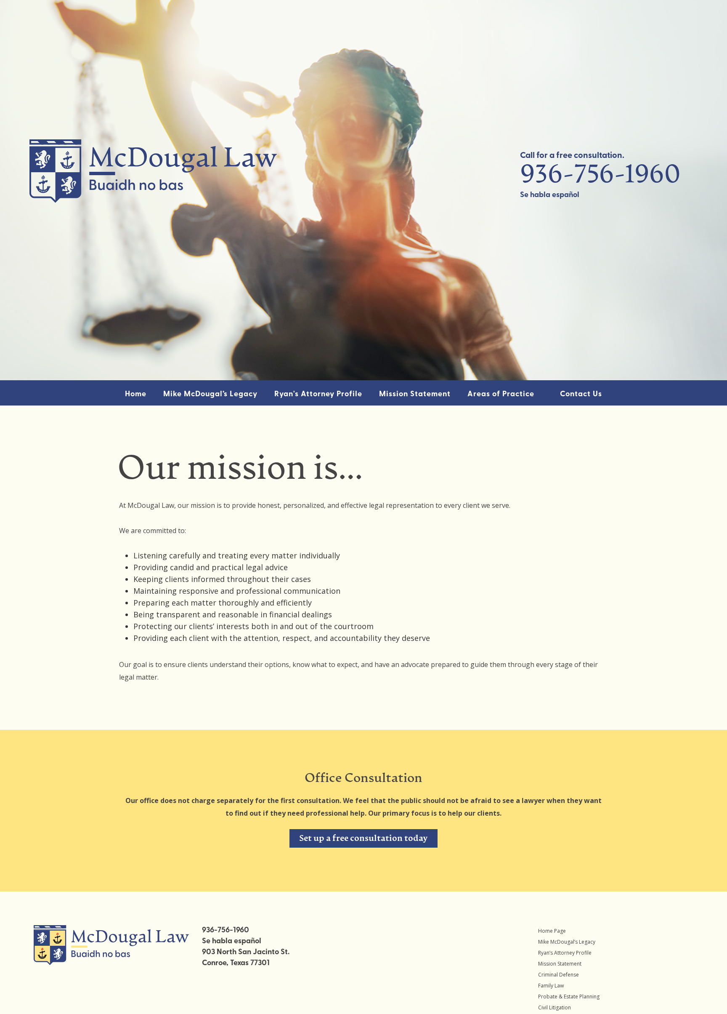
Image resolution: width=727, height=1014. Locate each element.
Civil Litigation (554, 1007)
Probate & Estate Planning (569, 996)
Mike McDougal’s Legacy (210, 394)
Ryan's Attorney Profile (318, 394)
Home (135, 394)
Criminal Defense (558, 974)
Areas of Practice (500, 394)
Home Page (552, 930)
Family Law (551, 985)
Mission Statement (415, 394)
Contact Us (581, 394)
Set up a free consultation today (363, 839)
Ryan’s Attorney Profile (565, 952)
